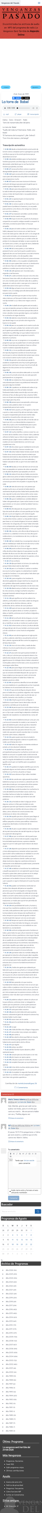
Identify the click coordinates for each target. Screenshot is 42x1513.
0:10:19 (8, 563)
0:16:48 (8, 829)
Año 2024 (11, 1278)
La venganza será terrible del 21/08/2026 (16, 1448)
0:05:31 (8, 360)
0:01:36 (8, 204)
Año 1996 (10, 1387)
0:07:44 (8, 452)
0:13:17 (8, 690)
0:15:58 (8, 789)
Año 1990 (10, 1411)
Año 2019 (11, 1297)
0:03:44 (8, 288)
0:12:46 (8, 668)
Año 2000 (11, 1372)
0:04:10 (8, 305)
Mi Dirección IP (12, 1506)
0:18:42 (8, 920)
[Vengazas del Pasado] (21, 18)
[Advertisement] (21, 61)
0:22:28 (8, 1037)
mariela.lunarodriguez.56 (27, 1083)
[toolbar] (24, 1155)
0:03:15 (8, 271)
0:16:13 (8, 802)
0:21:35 (8, 1030)
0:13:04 (8, 682)
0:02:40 (8, 248)
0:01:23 (8, 199)
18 (13, 1244)
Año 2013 (11, 1321)
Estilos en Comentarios (15, 1495)
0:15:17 (8, 767)
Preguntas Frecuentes (15, 1488)
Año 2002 (11, 1364)
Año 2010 (11, 1333)
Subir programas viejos (15, 1467)
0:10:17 (8, 561)
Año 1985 (10, 1431)
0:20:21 (8, 1000)
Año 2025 (11, 1274)
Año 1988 (11, 1419)
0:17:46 (8, 868)
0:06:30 (8, 402)
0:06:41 (8, 410)
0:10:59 (8, 588)
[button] (39, 3)
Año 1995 (11, 1391)
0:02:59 (8, 261)
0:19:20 (8, 953)
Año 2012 (11, 1325)
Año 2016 (11, 1309)
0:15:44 (8, 779)
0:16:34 (8, 816)
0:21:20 (8, 1027)
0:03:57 (8, 296)
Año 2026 (11, 1270)
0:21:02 (8, 1022)
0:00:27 (8, 169)
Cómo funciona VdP (13, 1491)
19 (17, 1244)
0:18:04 (8, 886)
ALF (9, 1125)
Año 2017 (11, 1305)
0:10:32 (8, 568)
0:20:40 (8, 1012)
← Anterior (6, 87)
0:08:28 (8, 487)
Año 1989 (11, 1415)
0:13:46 (8, 707)
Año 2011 (11, 1329)
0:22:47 (8, 1045)
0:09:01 (8, 509)
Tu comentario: (14, 1149)
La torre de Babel (15, 101)
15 (31, 1239)
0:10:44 (8, 578)
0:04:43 (8, 325)
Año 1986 (10, 1427)
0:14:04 (8, 720)
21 (26, 1244)
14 (26, 1239)
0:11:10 (8, 598)
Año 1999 (11, 1376)
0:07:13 (8, 432)
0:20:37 (8, 1009)
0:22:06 (8, 1035)
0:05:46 (8, 372)
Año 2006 (11, 1348)
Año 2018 (11, 1301)
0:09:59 (8, 548)
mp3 (7, 114)
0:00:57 (8, 181)
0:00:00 (8, 149)
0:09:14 (8, 516)
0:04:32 (8, 318)
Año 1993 (11, 1399)
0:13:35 (8, 700)
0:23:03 (8, 1047)
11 (12, 1239)
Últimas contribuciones (15, 1470)
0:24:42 (8, 1072)
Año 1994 (11, 1395)
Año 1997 (10, 1384)
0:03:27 (8, 276)
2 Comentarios (22, 1087)
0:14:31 (8, 737)
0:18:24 (8, 906)
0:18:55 (8, 930)
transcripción (34, 114)
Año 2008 (11, 1340)
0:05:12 (8, 350)
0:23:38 (8, 1055)
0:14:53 (8, 750)
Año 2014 (11, 1317)
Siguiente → (35, 87)
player (19, 114)
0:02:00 (8, 219)
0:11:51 (8, 625)
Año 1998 (11, 1380)
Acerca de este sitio (14, 1482)
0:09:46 (8, 541)
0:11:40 (8, 618)
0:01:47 (8, 214)
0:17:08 (8, 836)
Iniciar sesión (29, 1160)
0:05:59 (8, 380)
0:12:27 (8, 653)
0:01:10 (8, 189)
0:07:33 (8, 447)
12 (17, 1239)
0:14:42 (8, 744)
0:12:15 (8, 645)
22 (31, 1244)
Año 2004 (11, 1356)
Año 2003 (11, 1360)
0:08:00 (8, 467)
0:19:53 (8, 982)
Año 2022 (11, 1286)
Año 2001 (11, 1368)
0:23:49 (8, 1057)
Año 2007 (11, 1344)
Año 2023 (11, 1282)
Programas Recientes (14, 1461)
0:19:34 (8, 967)
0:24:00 (8, 1060)
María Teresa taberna (17, 1099)
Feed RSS (10, 1464)
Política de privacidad (14, 1485)
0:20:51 (8, 1019)
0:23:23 (8, 1050)
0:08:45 (8, 499)
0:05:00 (8, 340)
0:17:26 (8, 849)
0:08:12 (8, 474)
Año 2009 (11, 1336)
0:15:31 (8, 774)
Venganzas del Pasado (10, 3)
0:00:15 (8, 159)
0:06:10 (8, 387)
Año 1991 (10, 1407)
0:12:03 (8, 635)
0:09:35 (8, 531)
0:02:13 (8, 229)
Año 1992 (11, 1403)
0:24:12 (8, 1062)
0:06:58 (8, 420)
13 (22, 1239)
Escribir (12, 1160)
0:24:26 (8, 1067)
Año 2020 (11, 1293)
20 (22, 1244)
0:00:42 (8, 174)
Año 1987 (10, 1423)
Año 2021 (11, 1289)
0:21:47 (8, 1032)
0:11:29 (8, 608)
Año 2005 (11, 1352)
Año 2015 (11, 1313)
